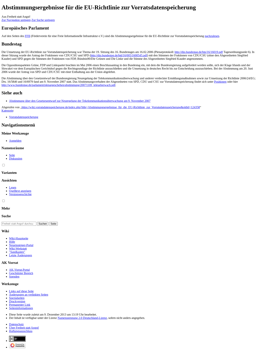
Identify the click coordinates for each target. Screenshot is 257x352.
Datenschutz (16, 324)
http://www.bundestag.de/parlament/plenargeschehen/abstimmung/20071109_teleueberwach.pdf (58, 85)
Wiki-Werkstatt (18, 248)
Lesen (12, 187)
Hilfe (12, 241)
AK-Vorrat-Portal (19, 269)
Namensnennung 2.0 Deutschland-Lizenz (82, 317)
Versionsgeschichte (20, 194)
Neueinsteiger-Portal (21, 245)
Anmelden (15, 140)
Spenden (14, 276)
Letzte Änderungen (20, 255)
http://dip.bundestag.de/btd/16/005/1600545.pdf (119, 55)
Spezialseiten (16, 298)
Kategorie (7, 110)
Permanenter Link (19, 304)
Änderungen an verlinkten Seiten (28, 294)
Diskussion (15, 158)
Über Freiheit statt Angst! (24, 327)
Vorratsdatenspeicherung (23, 117)
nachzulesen (212, 36)
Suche (6, 216)
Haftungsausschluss (20, 331)
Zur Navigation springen (16, 20)
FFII (27, 36)
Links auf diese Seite (21, 291)
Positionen (220, 81)
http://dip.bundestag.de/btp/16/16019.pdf (199, 52)
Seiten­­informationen (21, 308)
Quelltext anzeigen (20, 190)
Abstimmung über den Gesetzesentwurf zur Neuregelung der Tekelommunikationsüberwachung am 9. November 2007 (80, 100)
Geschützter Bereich (21, 273)
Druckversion (17, 301)
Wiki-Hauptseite (18, 238)
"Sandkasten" (17, 252)
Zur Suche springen (43, 20)
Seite (12, 155)
